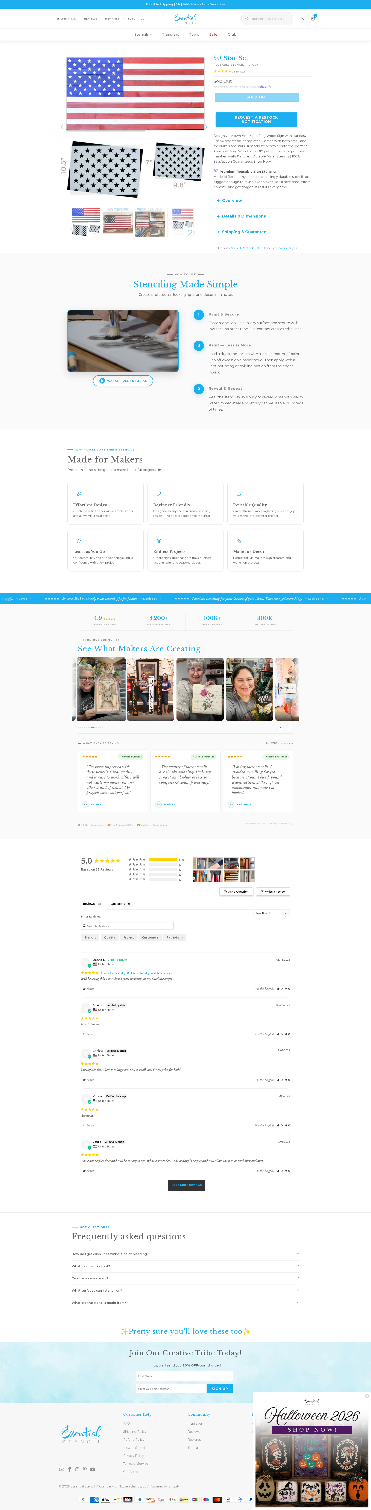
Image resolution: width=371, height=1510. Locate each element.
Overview (232, 200)
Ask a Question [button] (238, 891)
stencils (90, 937)
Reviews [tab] (89, 904)
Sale (213, 34)
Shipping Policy (134, 1432)
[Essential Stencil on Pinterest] (85, 1469)
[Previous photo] (280, 727)
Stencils (141, 34)
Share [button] (90, 988)
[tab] (78, 727)
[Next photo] (289, 727)
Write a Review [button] (275, 891)
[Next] (205, 127)
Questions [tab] (118, 904)
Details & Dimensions (244, 216)
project (128, 937)
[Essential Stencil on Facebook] (70, 1469)
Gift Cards (130, 1472)
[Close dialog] (367, 1396)
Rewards (112, 18)
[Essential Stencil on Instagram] (77, 1469)
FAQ (126, 1423)
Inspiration (66, 18)
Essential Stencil (82, 1486)
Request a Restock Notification (256, 119)
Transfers (170, 34)
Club (232, 34)
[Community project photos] (185, 695)
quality (109, 937)
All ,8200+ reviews (278, 743)
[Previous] (62, 127)
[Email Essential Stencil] (62, 1469)
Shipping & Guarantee (244, 232)
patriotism (175, 937)
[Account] (302, 18)
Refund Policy (133, 1440)
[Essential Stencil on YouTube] (93, 1469)
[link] (311, 1451)
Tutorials (136, 18)
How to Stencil (134, 1448)
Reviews (91, 18)
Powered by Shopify (164, 1486)
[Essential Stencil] (185, 18)
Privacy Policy (133, 1456)
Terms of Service (135, 1464)
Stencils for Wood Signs (279, 248)
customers (150, 937)
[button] (280, 988)
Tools (194, 34)
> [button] (186, 1185)
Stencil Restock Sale (246, 248)
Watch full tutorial (127, 380)
